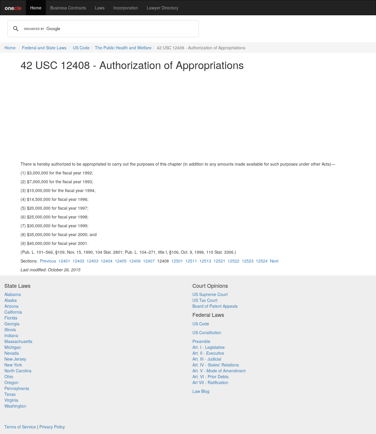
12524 (262, 261)
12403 (92, 261)
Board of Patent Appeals (215, 306)
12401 (64, 261)
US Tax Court (204, 300)
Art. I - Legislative (208, 347)
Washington (15, 406)
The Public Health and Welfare (123, 48)
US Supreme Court (210, 294)
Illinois (10, 329)
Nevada (11, 353)
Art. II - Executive (208, 353)
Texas (10, 394)
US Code (81, 48)
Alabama (12, 294)
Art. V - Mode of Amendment (219, 371)
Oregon (11, 382)
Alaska (10, 300)
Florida (10, 318)
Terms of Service (20, 427)
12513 (205, 261)
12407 (149, 261)
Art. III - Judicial (206, 359)
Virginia (11, 400)
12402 (78, 261)
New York (13, 365)
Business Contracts (68, 8)
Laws (100, 8)
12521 (219, 261)
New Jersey (15, 359)
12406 (135, 261)
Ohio (8, 376)
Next (274, 261)
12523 (248, 261)
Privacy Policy (52, 427)
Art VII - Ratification (210, 382)
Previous (48, 261)
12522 (233, 261)
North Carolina (17, 371)
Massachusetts (18, 341)
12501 (177, 261)
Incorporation (125, 8)
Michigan (12, 347)
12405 (121, 261)
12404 (107, 261)
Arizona (11, 306)
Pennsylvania (16, 388)
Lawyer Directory (162, 8)
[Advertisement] (188, 116)
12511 (191, 261)
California (13, 312)
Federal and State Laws (44, 48)
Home (35, 8)
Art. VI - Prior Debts (210, 376)
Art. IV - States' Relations (215, 365)
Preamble (201, 341)
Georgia (11, 324)
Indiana (11, 335)
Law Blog (200, 391)
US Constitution (206, 332)
